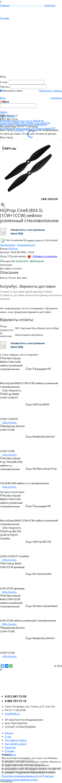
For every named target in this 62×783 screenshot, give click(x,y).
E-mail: (4, 82)
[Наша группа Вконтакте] (22, 682)
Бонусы (9, 733)
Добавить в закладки (45, 256)
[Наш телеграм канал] (14, 669)
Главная (4, 5)
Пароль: (5, 86)
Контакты (15, 5)
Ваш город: (6, 137)
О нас (8, 736)
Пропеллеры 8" (26, 245)
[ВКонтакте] (6, 666)
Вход (3, 98)
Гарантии (49, 5)
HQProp (13, 248)
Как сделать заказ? (16, 743)
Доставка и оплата (33, 5)
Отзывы (4, 18)
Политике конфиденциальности (20, 776)
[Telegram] (2, 666)
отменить (56, 98)
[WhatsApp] (11, 666)
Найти (3, 112)
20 (31, 261)
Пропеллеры (7, 245)
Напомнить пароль (50, 90)
